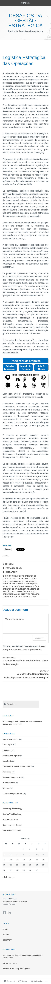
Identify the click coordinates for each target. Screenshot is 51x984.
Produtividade (9, 783)
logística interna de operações (19, 581)
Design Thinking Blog (12, 814)
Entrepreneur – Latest (12, 825)
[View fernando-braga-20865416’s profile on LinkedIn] (9, 912)
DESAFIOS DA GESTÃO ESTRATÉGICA (25, 20)
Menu (26, 3)
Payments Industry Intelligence (16, 969)
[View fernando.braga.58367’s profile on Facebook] (4, 912)
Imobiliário (7, 761)
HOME (5, 929)
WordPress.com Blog (12, 830)
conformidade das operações (20, 576)
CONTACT (7, 940)
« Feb (5, 877)
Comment (39, 638)
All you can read (10, 963)
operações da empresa (14, 589)
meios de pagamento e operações (20, 584)
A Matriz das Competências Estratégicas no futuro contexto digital (26, 674)
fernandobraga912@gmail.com (15, 901)
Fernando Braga (13, 568)
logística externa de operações (20, 579)
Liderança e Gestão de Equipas (16, 766)
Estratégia (11, 572)
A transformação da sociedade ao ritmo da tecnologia (25, 661)
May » (11, 877)
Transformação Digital (12, 794)
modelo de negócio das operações (21, 586)
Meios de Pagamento (12, 777)
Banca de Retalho (10, 739)
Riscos (6, 788)
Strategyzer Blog (10, 819)
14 (17, 860)
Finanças (6, 750)
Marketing (7, 772)
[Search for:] (21, 704)
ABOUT (6, 935)
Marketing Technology (12, 809)
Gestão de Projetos (11, 756)
